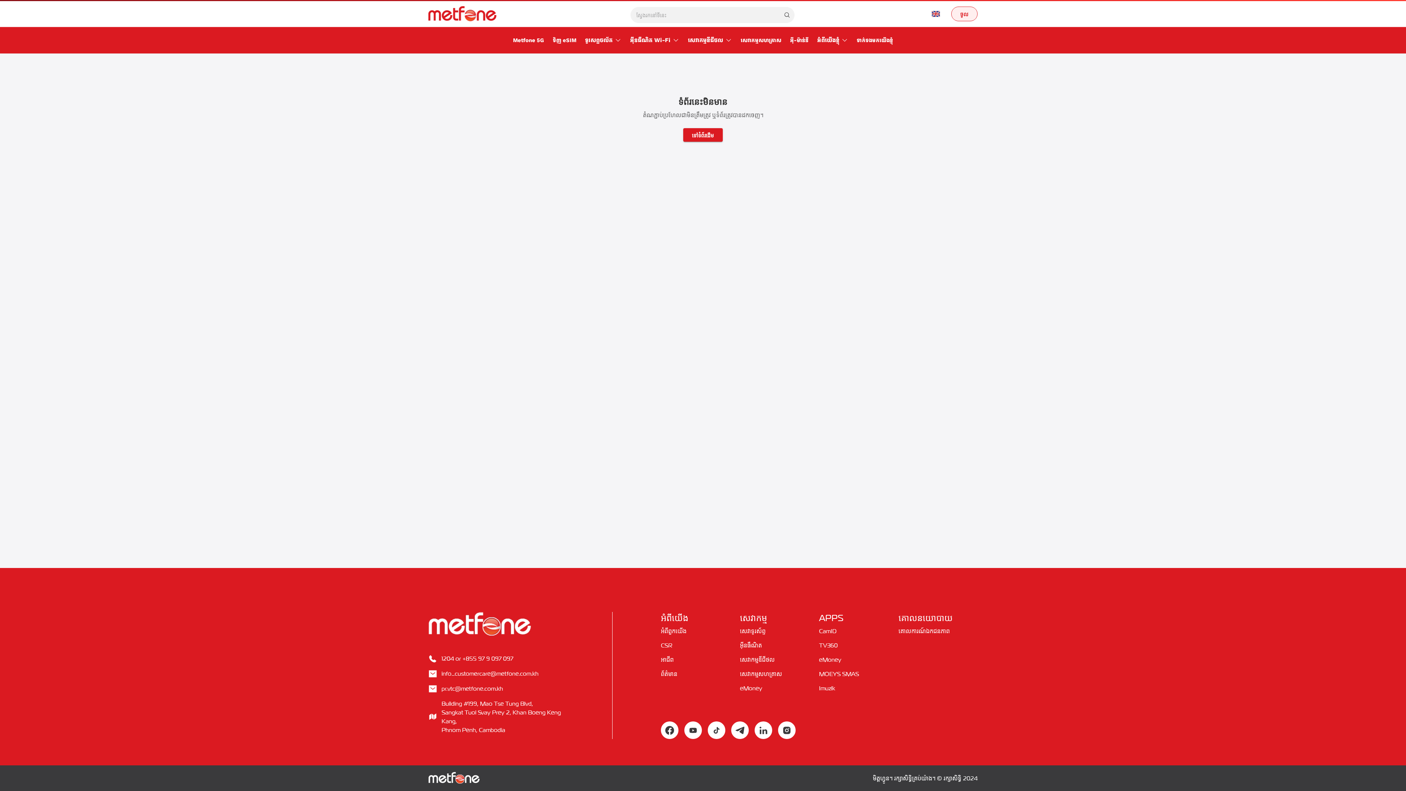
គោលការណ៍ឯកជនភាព (924, 631)
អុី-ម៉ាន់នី (799, 40)
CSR (666, 645)
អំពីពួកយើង (674, 631)
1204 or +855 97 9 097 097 (477, 658)
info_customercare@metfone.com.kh (490, 673)
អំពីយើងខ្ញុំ (828, 40)
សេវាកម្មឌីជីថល (705, 40)
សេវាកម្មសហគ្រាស (761, 40)
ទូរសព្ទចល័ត (599, 40)
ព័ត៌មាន (669, 673)
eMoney (751, 688)
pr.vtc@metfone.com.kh (472, 688)
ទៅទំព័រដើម (703, 134)
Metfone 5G (528, 40)
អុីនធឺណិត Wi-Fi (650, 40)
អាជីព (667, 659)
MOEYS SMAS (839, 673)
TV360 (828, 645)
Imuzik (827, 688)
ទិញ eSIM (564, 40)
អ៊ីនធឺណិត (751, 645)
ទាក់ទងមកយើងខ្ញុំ (875, 40)
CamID (828, 631)
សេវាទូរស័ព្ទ (753, 631)
